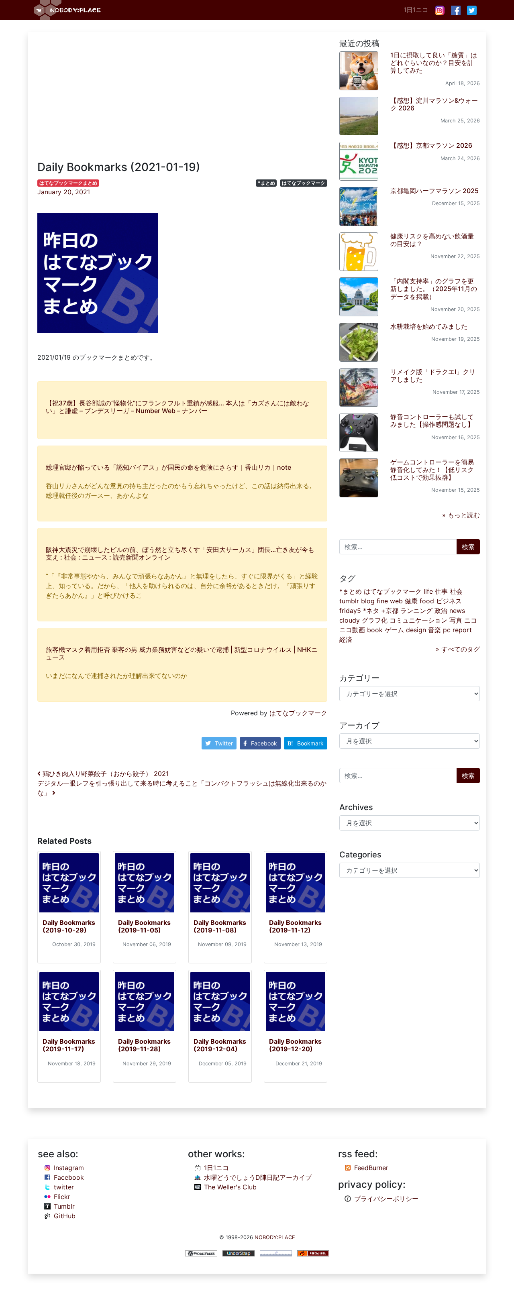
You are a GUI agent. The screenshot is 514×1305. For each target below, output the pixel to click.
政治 (440, 611)
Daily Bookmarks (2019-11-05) (144, 926)
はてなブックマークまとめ (68, 183)
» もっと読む (461, 515)
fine (382, 601)
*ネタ (371, 611)
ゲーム (394, 630)
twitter (64, 1187)
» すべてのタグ (458, 649)
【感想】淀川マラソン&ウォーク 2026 (434, 104)
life (428, 591)
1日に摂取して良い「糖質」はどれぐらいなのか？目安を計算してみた (433, 62)
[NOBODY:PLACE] (68, 10)
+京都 (389, 611)
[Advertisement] (182, 100)
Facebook (264, 743)
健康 (411, 601)
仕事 (441, 591)
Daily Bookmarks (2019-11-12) (295, 926)
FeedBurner (371, 1168)
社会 (456, 591)
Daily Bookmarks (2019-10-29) (69, 926)
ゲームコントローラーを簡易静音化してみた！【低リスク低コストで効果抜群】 (432, 469)
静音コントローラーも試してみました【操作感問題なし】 (432, 420)
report (462, 630)
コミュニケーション (418, 620)
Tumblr (64, 1206)
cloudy (349, 620)
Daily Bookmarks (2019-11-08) (220, 926)
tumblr (349, 601)
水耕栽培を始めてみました (428, 326)
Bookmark (310, 743)
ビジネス (449, 601)
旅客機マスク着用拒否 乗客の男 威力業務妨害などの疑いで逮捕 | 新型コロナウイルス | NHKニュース (182, 653)
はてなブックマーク (303, 183)
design (416, 630)
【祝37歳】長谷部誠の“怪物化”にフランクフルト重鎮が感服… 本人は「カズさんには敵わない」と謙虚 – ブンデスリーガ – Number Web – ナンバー (177, 407)
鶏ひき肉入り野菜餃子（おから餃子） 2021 (105, 774)
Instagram (69, 1168)
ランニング (416, 611)
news (457, 611)
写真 (455, 620)
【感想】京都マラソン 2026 (431, 145)
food (427, 601)
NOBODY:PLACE (275, 1237)
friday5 (350, 611)
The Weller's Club (230, 1187)
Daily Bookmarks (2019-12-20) (295, 1045)
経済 (345, 639)
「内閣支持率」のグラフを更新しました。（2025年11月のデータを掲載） (433, 288)
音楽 (434, 630)
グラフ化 (375, 620)
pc (447, 630)
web (396, 601)
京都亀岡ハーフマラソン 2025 (434, 191)
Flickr (62, 1197)
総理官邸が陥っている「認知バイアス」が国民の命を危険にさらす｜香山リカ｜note (168, 467)
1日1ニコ (416, 10)
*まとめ (266, 183)
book (375, 630)
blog (368, 601)
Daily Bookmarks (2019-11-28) (144, 1045)
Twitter (224, 743)
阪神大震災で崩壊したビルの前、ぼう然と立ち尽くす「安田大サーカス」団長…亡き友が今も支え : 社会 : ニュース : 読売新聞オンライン (180, 553)
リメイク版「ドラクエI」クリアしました (432, 375)
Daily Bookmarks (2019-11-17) (69, 1045)
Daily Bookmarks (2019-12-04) (220, 1045)
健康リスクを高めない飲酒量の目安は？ (432, 240)
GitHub (64, 1216)
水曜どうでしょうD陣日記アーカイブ (258, 1177)
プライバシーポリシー (386, 1199)
